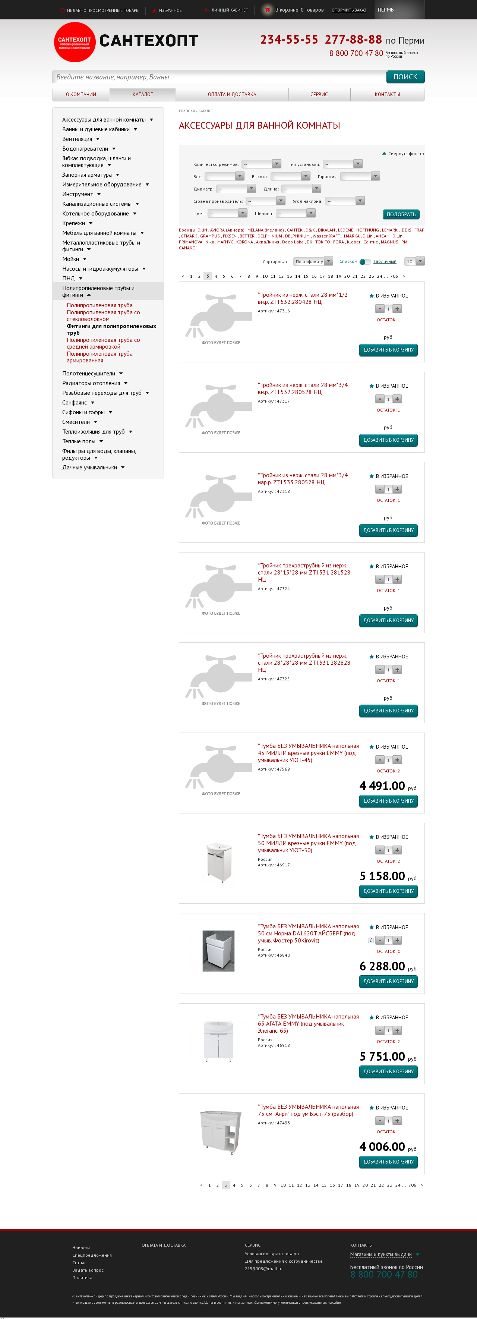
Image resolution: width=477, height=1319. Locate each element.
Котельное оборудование (96, 213)
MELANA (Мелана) (265, 230)
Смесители (76, 421)
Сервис (319, 94)
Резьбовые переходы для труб (102, 392)
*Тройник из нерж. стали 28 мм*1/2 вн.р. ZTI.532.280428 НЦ (303, 298)
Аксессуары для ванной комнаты (104, 119)
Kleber (353, 242)
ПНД (69, 278)
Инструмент (78, 194)
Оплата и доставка (232, 94)
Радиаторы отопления (91, 383)
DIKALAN (326, 230)
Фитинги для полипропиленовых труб (111, 329)
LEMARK (390, 230)
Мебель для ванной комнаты (100, 232)
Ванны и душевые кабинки (96, 129)
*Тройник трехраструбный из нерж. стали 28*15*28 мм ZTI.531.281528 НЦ (304, 572)
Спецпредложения (92, 1255)
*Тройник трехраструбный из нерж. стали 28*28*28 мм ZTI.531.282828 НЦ (304, 662)
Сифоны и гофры (84, 412)
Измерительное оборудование (102, 184)
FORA (338, 242)
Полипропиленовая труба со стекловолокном (103, 315)
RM (404, 242)
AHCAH (382, 236)
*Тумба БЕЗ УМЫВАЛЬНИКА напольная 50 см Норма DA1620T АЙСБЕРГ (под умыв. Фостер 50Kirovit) (308, 933)
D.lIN (202, 230)
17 (322, 276)
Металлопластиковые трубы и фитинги (101, 246)
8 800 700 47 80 (356, 53)
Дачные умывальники (90, 467)
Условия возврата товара (272, 1253)
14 (297, 276)
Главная (187, 110)
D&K (310, 230)
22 (363, 276)
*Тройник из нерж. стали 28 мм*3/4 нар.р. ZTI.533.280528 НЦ (303, 478)
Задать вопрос (88, 1270)
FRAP (419, 230)
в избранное (392, 295)
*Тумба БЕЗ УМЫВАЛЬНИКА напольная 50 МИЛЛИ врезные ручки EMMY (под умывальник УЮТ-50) (308, 843)
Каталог (143, 94)
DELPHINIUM (270, 236)
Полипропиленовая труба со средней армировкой (103, 343)
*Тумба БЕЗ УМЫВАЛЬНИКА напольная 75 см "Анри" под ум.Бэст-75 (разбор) (308, 1110)
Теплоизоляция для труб (94, 431)
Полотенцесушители (89, 373)
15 (306, 276)
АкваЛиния (267, 242)
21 (355, 276)
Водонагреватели (86, 148)
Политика (82, 1277)
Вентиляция (78, 138)
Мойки (71, 258)
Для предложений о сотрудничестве (284, 1261)
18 (330, 276)
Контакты (387, 94)
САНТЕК (295, 230)
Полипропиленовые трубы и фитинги (98, 291)
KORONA (244, 242)
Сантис (370, 242)
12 (281, 276)
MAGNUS (389, 242)
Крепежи (74, 223)
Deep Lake (293, 242)
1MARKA (351, 236)
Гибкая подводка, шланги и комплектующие (96, 161)
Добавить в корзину (388, 350)
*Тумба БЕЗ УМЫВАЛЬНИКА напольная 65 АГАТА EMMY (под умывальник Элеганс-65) (308, 1023)
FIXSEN (230, 236)
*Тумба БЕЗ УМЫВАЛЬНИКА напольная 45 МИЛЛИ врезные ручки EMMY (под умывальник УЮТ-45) (308, 753)
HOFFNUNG (367, 230)
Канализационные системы (97, 203)
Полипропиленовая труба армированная (100, 357)
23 (371, 276)
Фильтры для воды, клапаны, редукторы (99, 454)
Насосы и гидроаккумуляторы (101, 268)
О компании (81, 94)
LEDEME (345, 230)
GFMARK (189, 236)
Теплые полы (79, 441)
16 (314, 276)
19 (338, 276)
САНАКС (187, 248)
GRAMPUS (210, 236)
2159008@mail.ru (263, 1268)
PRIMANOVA (190, 242)
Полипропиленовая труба (100, 305)
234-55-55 (289, 39)
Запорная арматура (87, 174)
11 (273, 276)
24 (379, 276)
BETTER (247, 236)
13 (289, 276)
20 (347, 276)
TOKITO (322, 242)
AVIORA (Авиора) (227, 230)
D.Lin (368, 236)
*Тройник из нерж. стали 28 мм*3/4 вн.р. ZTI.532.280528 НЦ (303, 388)
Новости (81, 1247)
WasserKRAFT (326, 236)
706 (394, 276)
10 (265, 276)
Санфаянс (75, 402)
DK (309, 242)
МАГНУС (225, 242)
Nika (209, 242)
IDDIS (406, 230)
